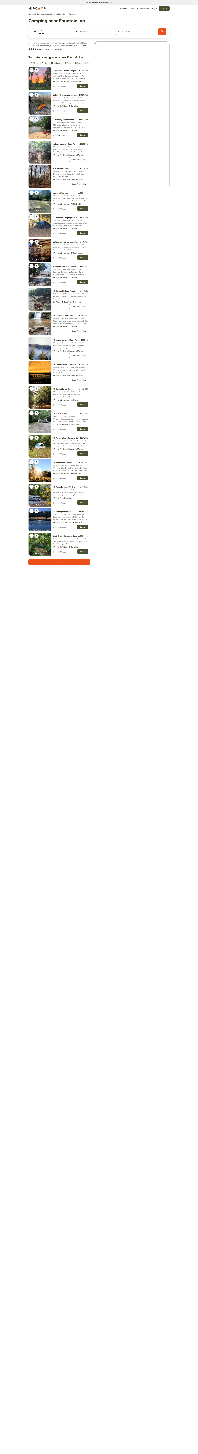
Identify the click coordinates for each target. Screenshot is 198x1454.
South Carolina (51, 14)
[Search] (162, 31)
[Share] (36, 70)
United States (40, 14)
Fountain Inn (62, 14)
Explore (31, 14)
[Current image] (37, 88)
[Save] (31, 70)
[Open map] (132, 114)
